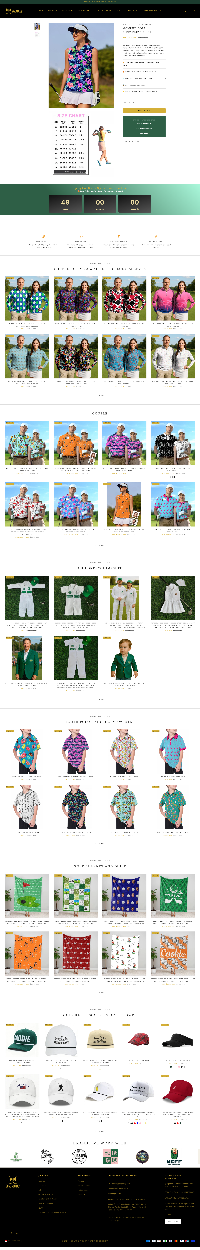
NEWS (40, 1208)
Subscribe (173, 1221)
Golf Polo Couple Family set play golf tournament (173, 469)
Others (120, 10)
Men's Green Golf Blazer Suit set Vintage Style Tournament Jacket (27, 684)
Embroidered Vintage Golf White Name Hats (61, 1062)
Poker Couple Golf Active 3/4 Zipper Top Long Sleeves (124, 325)
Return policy (83, 1190)
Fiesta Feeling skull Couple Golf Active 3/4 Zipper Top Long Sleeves (76, 383)
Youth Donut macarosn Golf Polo (27, 777)
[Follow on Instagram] (11, 1233)
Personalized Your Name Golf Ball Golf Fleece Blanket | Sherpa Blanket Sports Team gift (27, 922)
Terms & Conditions (45, 1203)
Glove (112, 1015)
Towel (130, 1015)
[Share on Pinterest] (135, 142)
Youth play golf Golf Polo (27, 832)
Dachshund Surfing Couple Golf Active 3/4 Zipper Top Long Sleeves (27, 383)
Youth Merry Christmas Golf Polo (173, 832)
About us (41, 1181)
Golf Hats (74, 1015)
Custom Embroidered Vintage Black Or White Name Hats (100, 1113)
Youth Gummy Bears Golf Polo (124, 777)
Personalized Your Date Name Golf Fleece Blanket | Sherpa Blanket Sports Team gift (173, 922)
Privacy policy (83, 1181)
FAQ (39, 1190)
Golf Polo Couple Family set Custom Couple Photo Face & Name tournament (75, 469)
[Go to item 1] (37, 26)
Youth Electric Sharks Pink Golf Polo (75, 777)
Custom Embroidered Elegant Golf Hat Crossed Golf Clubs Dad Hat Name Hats (178, 1114)
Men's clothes (67, 10)
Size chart (82, 1194)
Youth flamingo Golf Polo (173, 777)
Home (41, 10)
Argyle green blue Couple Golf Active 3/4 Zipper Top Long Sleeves (27, 325)
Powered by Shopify (96, 1241)
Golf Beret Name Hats (139, 1060)
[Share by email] (138, 142)
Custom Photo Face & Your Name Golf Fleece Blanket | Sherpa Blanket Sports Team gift (124, 980)
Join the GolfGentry (45, 1194)
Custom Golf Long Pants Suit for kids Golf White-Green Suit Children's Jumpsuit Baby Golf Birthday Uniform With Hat (27, 625)
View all (100, 395)
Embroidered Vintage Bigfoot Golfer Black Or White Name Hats (61, 1113)
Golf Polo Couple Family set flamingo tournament (173, 531)
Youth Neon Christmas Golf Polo (76, 832)
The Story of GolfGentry (47, 1199)
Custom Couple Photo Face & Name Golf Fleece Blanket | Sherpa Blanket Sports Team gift (27, 980)
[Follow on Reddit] (17, 1233)
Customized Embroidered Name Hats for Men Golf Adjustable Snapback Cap (139, 1114)
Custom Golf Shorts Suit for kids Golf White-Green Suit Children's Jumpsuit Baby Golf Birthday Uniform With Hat (76, 625)
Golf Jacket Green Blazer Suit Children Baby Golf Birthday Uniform (124, 684)
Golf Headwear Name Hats (178, 1060)
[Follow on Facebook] (6, 1233)
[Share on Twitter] (132, 142)
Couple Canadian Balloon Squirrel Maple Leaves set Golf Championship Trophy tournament (27, 532)
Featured (52, 10)
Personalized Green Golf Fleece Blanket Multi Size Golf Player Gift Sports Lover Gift (76, 922)
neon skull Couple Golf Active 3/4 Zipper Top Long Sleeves (75, 325)
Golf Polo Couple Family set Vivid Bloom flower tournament (76, 531)
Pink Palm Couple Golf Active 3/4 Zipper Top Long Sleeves (173, 325)
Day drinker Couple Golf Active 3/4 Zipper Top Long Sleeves (124, 383)
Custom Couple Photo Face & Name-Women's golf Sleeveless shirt (124, 531)
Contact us (42, 1185)
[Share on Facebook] (129, 142)
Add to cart (144, 110)
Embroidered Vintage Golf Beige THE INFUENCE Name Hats (100, 1062)
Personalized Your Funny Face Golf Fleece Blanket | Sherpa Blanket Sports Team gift (124, 922)
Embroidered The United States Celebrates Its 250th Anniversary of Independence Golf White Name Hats (22, 1114)
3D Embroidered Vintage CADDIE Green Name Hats (22, 1062)
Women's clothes (86, 10)
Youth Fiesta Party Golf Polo (124, 832)
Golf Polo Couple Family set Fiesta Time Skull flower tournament (27, 469)
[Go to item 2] (37, 35)
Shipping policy (84, 1185)
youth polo (77, 722)
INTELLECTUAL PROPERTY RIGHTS (52, 1212)
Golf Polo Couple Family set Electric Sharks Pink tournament (124, 469)
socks (95, 1015)
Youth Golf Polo (105, 10)
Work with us (134, 10)
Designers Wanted (152, 10)
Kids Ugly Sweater (114, 722)
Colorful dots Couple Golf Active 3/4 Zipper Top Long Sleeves (172, 383)
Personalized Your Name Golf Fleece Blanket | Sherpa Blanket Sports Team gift (76, 980)
